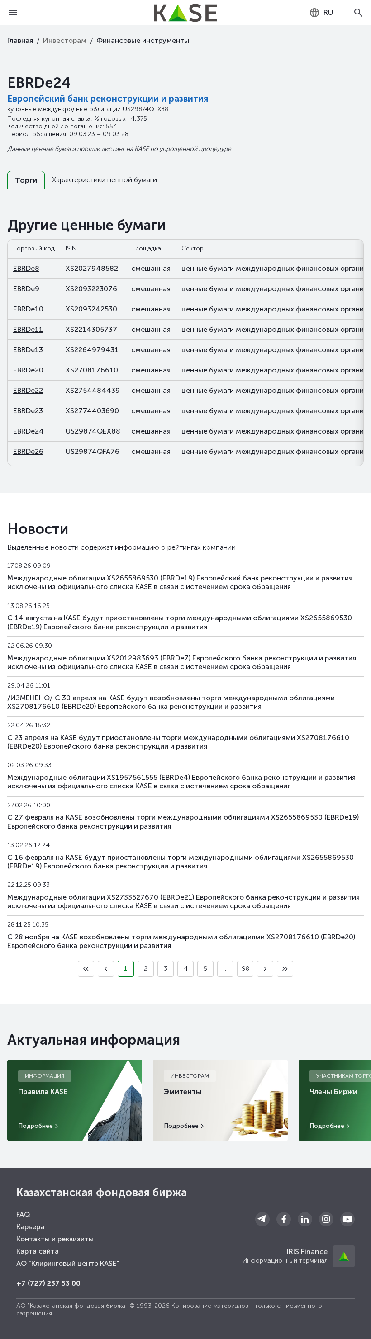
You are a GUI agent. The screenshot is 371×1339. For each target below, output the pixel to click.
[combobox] (321, 13)
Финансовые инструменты (142, 40)
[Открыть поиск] (358, 13)
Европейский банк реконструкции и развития (107, 98)
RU (328, 12)
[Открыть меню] (13, 13)
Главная (20, 40)
